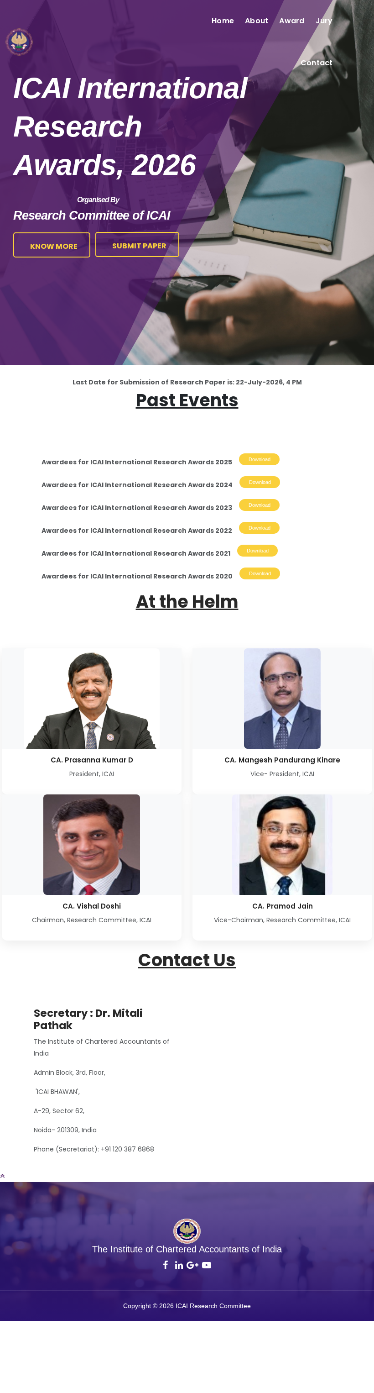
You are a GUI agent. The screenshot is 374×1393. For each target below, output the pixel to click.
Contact (317, 63)
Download (259, 459)
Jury (324, 21)
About (256, 21)
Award (291, 21)
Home (223, 21)
